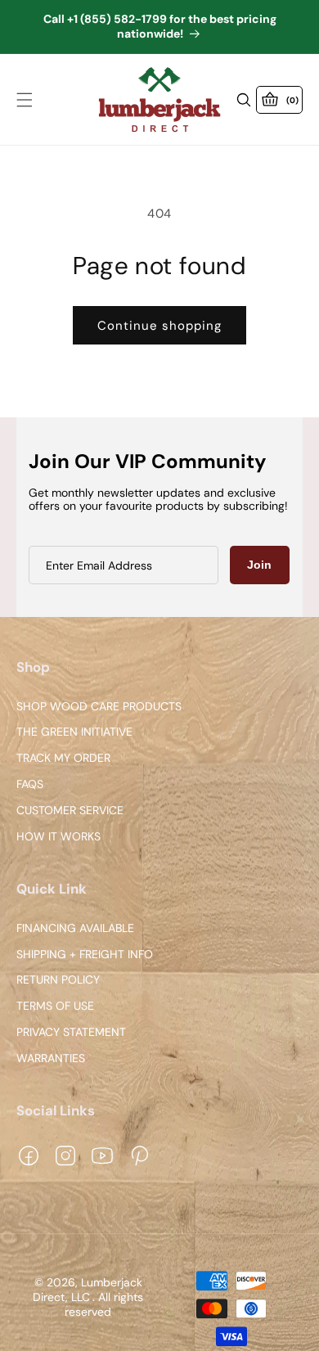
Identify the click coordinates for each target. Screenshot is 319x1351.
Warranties (50, 1058)
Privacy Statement (71, 1032)
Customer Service (70, 810)
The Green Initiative (74, 733)
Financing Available (75, 928)
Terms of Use (55, 1006)
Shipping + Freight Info (84, 954)
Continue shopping (159, 325)
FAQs (29, 784)
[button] (25, 100)
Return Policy (58, 981)
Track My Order (63, 759)
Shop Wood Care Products (99, 707)
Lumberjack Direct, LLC (87, 1290)
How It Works (58, 837)
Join (259, 564)
